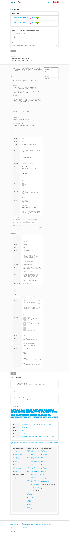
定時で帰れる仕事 (14, 417)
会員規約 (12, 535)
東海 (28, 467)
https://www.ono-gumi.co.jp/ (27, 283)
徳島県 (32, 480)
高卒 (42, 489)
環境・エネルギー (44, 471)
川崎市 (35, 461)
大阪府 (38, 471)
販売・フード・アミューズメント (18, 454)
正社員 (30, 417)
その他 (43, 474)
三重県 (32, 468)
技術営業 (13, 414)
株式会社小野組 (41, 442)
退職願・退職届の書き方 (14, 524)
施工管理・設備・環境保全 (37, 424)
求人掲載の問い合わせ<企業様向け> (36, 535)
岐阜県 (32, 467)
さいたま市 (26, 427)
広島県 (32, 477)
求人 (14, 527)
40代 (12, 409)
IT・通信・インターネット (45, 450)
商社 (42, 457)
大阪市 (35, 474)
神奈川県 (32, 458)
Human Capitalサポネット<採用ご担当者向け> (48, 535)
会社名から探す (44, 478)
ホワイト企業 (17, 409)
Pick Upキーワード (18, 527)
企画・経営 (15, 451)
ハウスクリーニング (25, 414)
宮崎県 (38, 484)
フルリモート (55, 412)
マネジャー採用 (30, 508)
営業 (14, 450)
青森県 (32, 451)
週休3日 (35, 409)
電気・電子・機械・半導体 (17, 465)
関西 (28, 471)
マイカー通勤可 (30, 504)
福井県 (38, 465)
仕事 (26, 524)
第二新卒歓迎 (24, 436)
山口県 (35, 477)
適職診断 (23, 524)
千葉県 (35, 457)
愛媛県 (38, 480)
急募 (28, 493)
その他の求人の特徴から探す (32, 510)
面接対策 (29, 524)
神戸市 (40, 474)
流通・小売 (43, 461)
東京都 (38, 457)
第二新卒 (45, 417)
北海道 (29, 450)
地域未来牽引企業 (21, 412)
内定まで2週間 (28, 436)
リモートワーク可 (30, 497)
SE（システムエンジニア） (49, 409)
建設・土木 (23, 433)
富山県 (32, 465)
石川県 (35, 465)
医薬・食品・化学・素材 (17, 468)
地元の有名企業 (14, 412)
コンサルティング (44, 467)
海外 (28, 488)
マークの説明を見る (40, 227)
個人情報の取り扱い (17, 535)
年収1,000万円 (29, 409)
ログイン (50, 2)
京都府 (35, 471)
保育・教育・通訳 (16, 458)
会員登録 (55, 2)
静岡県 (35, 467)
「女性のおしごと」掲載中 (50, 436)
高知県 (32, 481)
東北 (28, 451)
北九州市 (32, 487)
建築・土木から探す (25, 424)
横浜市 (32, 461)
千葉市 (36, 460)
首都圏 (29, 457)
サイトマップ (23, 535)
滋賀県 (32, 471)
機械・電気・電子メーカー (45, 451)
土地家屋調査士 (36, 412)
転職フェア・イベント (40, 524)
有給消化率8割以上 (30, 494)
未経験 (50, 417)
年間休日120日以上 (34, 436)
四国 (28, 480)
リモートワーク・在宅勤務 (37, 417)
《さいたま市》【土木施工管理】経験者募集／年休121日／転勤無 (24, 17)
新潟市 (32, 464)
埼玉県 (23, 427)
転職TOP (12, 442)
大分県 (35, 484)
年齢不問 (23, 409)
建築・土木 (30, 424)
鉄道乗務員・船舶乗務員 (43, 414)
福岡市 (36, 487)
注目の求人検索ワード (22, 417)
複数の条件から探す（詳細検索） (46, 480)
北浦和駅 (23, 430)
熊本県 (32, 484)
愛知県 (38, 467)
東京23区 (39, 460)
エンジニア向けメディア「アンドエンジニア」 (50, 524)
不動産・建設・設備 (44, 468)
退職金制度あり (30, 501)
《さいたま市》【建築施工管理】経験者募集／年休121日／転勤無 (24, 22)
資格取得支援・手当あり (42, 436)
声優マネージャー (34, 414)
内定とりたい (40, 409)
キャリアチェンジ (29, 412)
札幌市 (32, 450)
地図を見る (25, 356)
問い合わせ (28, 535)
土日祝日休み (55, 417)
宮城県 (38, 451)
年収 (19, 524)
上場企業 (29, 507)
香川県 (35, 480)
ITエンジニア (15, 464)
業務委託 (15, 478)
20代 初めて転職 (48, 412)
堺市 (37, 474)
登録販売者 (18, 414)
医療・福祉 (15, 457)
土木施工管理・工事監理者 (47, 424)
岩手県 (35, 451)
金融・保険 (43, 465)
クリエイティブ (16, 461)
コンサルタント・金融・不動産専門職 (19, 460)
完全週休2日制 (30, 500)
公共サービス (16, 471)
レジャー (43, 460)
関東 (42, 412)
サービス (43, 458)
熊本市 (38, 487)
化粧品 (50, 414)
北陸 (28, 465)
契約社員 (15, 477)
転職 (11, 527)
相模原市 (38, 461)
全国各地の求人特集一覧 (45, 481)
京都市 (32, 474)
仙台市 (32, 454)
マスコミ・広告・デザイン (45, 464)
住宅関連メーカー (44, 454)
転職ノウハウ (33, 524)
